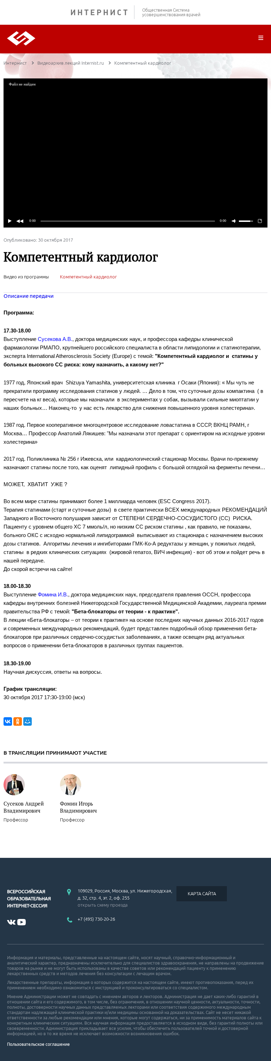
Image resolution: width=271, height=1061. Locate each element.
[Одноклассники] (17, 721)
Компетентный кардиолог (88, 276)
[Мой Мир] (27, 721)
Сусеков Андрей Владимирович (24, 807)
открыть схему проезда (103, 904)
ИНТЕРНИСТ (102, 12)
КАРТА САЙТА (202, 893)
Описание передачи (29, 296)
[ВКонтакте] (8, 721)
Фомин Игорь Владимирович (78, 807)
